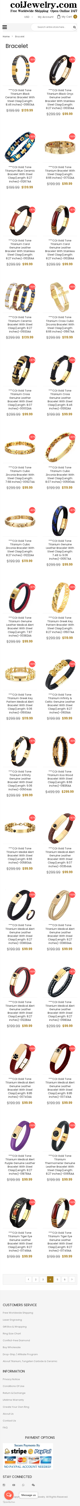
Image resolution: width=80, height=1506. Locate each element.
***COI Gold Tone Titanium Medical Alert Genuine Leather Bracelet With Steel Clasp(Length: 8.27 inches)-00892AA (20, 934)
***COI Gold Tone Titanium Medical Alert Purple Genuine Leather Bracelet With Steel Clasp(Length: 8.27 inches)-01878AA (20, 1165)
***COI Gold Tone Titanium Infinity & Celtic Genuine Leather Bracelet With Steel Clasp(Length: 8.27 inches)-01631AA (60, 703)
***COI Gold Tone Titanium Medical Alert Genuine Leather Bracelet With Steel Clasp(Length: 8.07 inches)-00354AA (60, 857)
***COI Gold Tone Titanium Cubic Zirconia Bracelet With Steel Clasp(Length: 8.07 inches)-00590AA (60, 475)
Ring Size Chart (12, 1333)
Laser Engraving (12, 1320)
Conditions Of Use (13, 1386)
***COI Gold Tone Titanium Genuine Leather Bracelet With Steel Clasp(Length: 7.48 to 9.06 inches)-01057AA (60, 550)
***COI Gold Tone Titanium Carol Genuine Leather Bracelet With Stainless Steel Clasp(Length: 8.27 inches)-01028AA (60, 249)
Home (6, 36)
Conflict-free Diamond (16, 1340)
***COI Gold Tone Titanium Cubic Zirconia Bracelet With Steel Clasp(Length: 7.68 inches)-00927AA (20, 475)
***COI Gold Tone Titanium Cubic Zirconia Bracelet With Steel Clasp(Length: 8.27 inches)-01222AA (20, 548)
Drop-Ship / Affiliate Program (20, 1354)
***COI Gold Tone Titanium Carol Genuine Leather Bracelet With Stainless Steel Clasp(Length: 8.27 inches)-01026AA (20, 249)
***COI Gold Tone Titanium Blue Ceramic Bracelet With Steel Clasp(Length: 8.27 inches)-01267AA (20, 174)
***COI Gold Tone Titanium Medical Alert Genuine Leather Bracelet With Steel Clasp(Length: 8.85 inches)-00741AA (60, 1088)
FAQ (5, 1427)
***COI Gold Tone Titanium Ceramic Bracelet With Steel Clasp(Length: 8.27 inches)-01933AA (20, 324)
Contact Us (9, 1420)
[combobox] (54, 27)
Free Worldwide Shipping (18, 1312)
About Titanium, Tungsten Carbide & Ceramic (30, 1361)
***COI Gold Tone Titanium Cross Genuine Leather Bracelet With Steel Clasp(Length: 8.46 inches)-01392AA (60, 399)
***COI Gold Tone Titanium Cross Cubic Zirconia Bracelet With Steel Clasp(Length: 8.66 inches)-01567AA (60, 324)
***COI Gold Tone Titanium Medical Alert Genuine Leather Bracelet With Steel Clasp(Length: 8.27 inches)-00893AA (60, 934)
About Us (8, 1414)
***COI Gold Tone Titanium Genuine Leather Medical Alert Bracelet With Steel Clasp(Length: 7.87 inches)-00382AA (20, 626)
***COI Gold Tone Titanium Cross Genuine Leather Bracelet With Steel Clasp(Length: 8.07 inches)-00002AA (20, 399)
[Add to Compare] (31, 80)
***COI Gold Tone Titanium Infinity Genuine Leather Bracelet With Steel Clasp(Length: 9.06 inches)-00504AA (20, 780)
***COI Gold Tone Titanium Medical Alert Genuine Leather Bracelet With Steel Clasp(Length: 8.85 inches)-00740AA (20, 1088)
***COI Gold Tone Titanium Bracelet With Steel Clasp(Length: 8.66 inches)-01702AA (60, 172)
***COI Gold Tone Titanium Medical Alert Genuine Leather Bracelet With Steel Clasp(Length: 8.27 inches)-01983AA (60, 1011)
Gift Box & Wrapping (15, 1326)
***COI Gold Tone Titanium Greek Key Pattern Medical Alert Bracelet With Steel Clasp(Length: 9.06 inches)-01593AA (20, 703)
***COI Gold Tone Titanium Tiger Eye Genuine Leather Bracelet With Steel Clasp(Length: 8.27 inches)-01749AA (60, 1241)
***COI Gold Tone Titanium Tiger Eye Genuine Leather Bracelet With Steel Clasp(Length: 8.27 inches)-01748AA (20, 1241)
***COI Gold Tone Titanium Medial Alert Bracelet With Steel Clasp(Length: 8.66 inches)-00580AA (20, 856)
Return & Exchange (14, 1393)
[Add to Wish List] (31, 71)
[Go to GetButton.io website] (9, 1502)
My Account (46, 17)
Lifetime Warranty (13, 1400)
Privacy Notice (11, 1379)
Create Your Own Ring (16, 1407)
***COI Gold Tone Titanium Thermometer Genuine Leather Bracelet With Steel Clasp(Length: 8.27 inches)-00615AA (60, 1165)
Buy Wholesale (12, 1347)
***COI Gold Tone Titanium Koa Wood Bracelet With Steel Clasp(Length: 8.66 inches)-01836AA (60, 779)
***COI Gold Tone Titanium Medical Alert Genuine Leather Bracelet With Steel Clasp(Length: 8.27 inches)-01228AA (20, 1011)
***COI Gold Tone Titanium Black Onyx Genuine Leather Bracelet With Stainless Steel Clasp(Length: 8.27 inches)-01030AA (60, 99)
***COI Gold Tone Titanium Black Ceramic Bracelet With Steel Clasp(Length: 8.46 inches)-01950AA (20, 97)
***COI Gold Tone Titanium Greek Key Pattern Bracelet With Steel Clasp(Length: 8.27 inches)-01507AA (60, 625)
